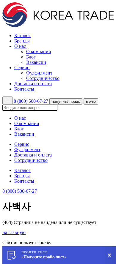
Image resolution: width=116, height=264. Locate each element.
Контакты (24, 88)
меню (91, 101)
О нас (20, 46)
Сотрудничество (42, 78)
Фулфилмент (39, 72)
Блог (31, 56)
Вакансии (36, 62)
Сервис (22, 67)
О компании (38, 51)
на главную (14, 232)
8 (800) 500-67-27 (31, 101)
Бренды (22, 40)
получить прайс (66, 101)
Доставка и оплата (33, 83)
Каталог (22, 35)
